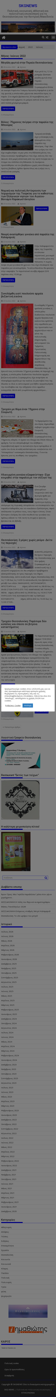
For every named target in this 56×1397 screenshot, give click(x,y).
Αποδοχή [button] (27, 705)
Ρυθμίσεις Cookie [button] (13, 705)
